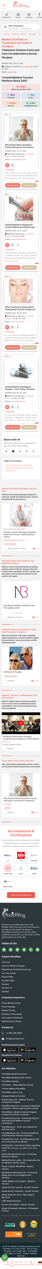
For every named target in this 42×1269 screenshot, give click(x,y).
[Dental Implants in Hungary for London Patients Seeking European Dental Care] (21, 208)
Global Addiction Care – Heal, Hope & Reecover (18, 1196)
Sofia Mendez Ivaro (18, 159)
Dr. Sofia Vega (27, 66)
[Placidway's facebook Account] (4, 950)
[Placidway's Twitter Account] (11, 950)
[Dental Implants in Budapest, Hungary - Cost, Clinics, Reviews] (21, 370)
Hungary (33, 34)
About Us (6, 962)
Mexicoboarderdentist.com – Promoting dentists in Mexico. (19, 1155)
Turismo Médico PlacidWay (13, 1089)
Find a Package (8, 1007)
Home (6, 34)
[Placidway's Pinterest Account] (24, 950)
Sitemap (5, 991)
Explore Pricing (8, 1010)
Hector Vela (12, 72)
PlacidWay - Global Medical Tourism (17, 1085)
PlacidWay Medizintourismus (14, 1074)
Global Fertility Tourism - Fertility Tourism (20, 1187)
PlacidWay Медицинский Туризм (16, 1077)
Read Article (29, 185)
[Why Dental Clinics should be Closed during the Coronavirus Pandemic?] (21, 129)
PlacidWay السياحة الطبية (12, 1092)
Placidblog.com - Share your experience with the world (19, 1128)
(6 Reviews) (17, 613)
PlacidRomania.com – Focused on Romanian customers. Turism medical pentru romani (21, 1107)
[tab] (16, 624)
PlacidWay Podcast (10, 1081)
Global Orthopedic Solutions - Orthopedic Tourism (20, 1209)
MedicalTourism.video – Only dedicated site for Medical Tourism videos (21, 1161)
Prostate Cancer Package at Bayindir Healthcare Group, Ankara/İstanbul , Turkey (20, 534)
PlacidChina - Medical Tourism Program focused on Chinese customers (19, 1113)
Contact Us (7, 988)
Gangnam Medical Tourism (13, 1096)
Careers (5, 984)
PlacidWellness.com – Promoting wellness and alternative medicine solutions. (20, 1134)
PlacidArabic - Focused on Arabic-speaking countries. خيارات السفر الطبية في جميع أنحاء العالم (21, 1147)
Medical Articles (19, 34)
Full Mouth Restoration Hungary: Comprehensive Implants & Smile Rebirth (21, 737)
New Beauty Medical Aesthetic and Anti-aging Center (19, 606)
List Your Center (9, 973)
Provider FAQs (8, 980)
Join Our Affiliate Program (13, 966)
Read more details (12, 261)
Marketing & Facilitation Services (16, 969)
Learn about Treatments (12, 1018)
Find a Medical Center (11, 1003)
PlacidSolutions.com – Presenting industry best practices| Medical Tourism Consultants (20, 1120)
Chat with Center (12, 185)
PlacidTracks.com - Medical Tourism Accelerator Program (18, 1100)
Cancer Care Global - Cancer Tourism (18, 1204)
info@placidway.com (15, 1038)
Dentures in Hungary (13, 672)
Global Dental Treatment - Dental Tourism (20, 1191)
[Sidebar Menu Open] (4, 5)
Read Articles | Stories (12, 1021)
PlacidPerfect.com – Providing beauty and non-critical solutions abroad (20, 1140)
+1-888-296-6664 (14, 1033)
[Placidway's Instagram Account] (31, 950)
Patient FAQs (7, 977)
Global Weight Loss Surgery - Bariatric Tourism (18, 1182)
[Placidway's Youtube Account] (17, 950)
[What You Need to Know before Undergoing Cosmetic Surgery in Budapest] (21, 291)
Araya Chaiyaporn (18, 322)
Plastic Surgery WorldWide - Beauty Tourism (17, 1167)
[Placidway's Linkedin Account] (37, 950)
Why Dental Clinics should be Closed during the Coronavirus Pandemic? (19, 468)
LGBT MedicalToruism (11, 1201)
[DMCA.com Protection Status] (33, 1224)
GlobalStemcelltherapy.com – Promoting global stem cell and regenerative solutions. (19, 1175)
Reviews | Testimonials (12, 1014)
